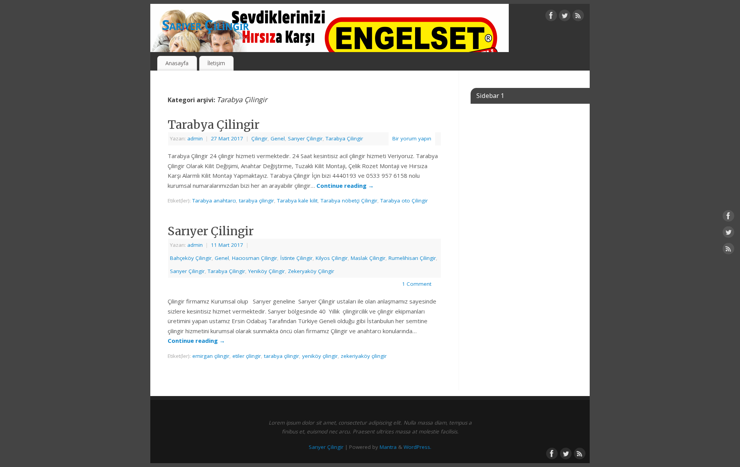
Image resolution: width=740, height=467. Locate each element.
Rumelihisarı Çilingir (412, 258)
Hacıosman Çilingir (254, 258)
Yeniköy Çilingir (266, 271)
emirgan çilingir (210, 355)
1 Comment (416, 283)
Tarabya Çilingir (213, 124)
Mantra (388, 446)
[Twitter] (564, 17)
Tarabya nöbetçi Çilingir (349, 200)
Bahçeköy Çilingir (191, 258)
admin (195, 138)
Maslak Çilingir (368, 258)
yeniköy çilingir (320, 355)
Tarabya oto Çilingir (404, 200)
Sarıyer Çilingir (205, 24)
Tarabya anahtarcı (214, 200)
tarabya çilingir (256, 200)
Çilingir (259, 138)
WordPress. (417, 446)
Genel (278, 138)
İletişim (216, 63)
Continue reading (345, 185)
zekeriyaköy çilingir (364, 355)
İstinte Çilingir (296, 258)
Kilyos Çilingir (332, 258)
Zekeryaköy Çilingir (311, 271)
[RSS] (578, 17)
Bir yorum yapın (411, 138)
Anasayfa (176, 63)
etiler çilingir (246, 355)
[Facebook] (551, 17)
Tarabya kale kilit (297, 200)
